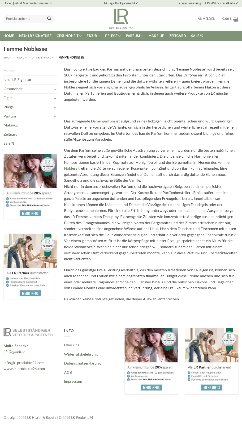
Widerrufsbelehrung (81, 354)
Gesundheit (67, 36)
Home (9, 36)
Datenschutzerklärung (82, 363)
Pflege (111, 36)
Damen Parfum (42, 57)
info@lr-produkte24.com (24, 363)
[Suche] (49, 19)
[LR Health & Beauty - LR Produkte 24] (121, 19)
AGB (68, 372)
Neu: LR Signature (35, 36)
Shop (7, 57)
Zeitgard (177, 36)
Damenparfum (103, 121)
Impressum (73, 381)
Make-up (156, 36)
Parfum (133, 36)
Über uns (71, 345)
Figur (92, 36)
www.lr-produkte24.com (24, 369)
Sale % (197, 36)
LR (218, 75)
